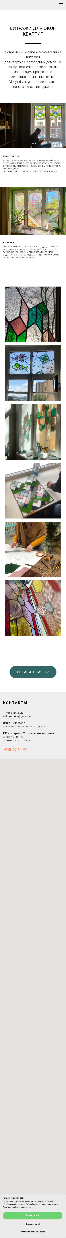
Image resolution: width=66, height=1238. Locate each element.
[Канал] (24, 749)
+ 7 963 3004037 (13, 712)
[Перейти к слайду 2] (33, 143)
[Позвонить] (15, 749)
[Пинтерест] (19, 749)
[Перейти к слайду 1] (30, 143)
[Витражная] (5, 749)
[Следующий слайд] (64, 125)
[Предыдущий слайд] (1, 125)
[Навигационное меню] (61, 4)
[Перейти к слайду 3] (35, 143)
